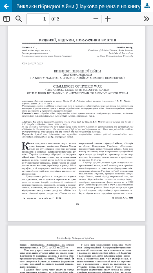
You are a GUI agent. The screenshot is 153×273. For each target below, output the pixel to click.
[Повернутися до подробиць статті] (6, 6)
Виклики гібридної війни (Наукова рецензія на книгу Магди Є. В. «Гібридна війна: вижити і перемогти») (84, 6)
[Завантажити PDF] (147, 6)
